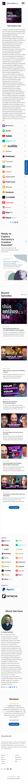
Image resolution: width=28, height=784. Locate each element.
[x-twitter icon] (2, 769)
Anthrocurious (18, 759)
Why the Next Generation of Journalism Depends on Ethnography (13, 329)
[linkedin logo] (14, 687)
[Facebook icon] (11, 769)
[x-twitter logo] (6, 687)
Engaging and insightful (14, 705)
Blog (16, 761)
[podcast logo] (4, 687)
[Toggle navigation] (23, 3)
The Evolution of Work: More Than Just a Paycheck (14, 494)
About (2, 757)
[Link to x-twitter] (11, 222)
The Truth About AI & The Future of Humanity (13, 433)
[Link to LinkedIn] (15, 222)
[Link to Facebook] (17, 222)
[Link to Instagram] (13, 222)
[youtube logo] (10, 687)
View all (23, 294)
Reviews (3, 761)
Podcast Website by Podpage (13, 778)
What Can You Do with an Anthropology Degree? (10, 402)
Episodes (3, 755)
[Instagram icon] (5, 769)
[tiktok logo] (16, 687)
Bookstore (3, 759)
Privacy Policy (18, 757)
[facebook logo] (12, 687)
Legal (18, 776)
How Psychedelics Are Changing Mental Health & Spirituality (12, 464)
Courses (3, 763)
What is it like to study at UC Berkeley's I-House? (14, 371)
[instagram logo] (8, 687)
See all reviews (14, 724)
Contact (17, 755)
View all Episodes (14, 507)
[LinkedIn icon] (8, 769)
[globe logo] (2, 687)
